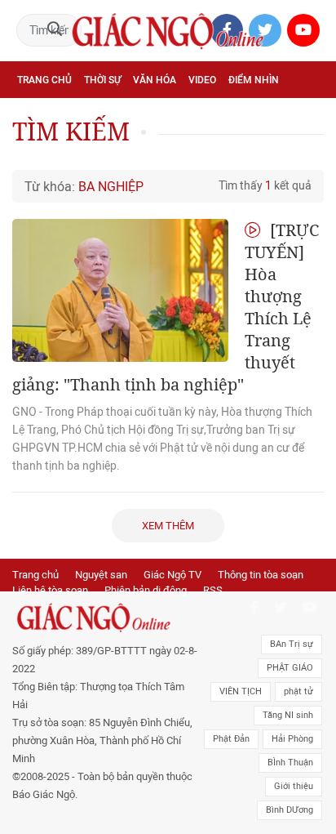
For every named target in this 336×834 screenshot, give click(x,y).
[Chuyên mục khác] (306, 151)
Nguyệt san (101, 575)
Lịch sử (154, 152)
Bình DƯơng (289, 810)
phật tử (298, 691)
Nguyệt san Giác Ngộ (70, 152)
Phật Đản (231, 739)
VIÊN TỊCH (240, 691)
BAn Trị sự (291, 644)
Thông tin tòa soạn (260, 575)
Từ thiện (206, 152)
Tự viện (196, 116)
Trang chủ (44, 80)
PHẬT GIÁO (290, 667)
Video (202, 80)
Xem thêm (168, 526)
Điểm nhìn (253, 80)
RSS (213, 590)
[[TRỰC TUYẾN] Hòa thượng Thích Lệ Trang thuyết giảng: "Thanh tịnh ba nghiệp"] (120, 290)
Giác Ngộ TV (172, 575)
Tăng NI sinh (288, 715)
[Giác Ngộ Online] (105, 617)
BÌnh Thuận (290, 762)
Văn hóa (154, 80)
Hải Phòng (292, 739)
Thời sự (102, 80)
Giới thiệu (293, 786)
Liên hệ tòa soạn (50, 590)
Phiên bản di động (145, 590)
